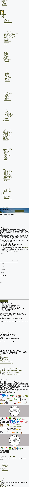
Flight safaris (5, 119)
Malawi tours (6, 53)
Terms (5, 486)
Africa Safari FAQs (4, 471)
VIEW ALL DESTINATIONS (7, 148)
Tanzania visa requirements (8, 166)
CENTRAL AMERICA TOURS (9, 114)
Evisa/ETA (5, 156)
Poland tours (7, 74)
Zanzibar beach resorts (7, 172)
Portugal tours (7, 71)
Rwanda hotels (6, 190)
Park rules (5, 159)
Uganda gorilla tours (7, 179)
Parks (5, 153)
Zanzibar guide (6, 173)
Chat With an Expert (6, 391)
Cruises (3, 6)
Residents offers (4, 1)
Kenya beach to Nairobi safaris (8, 35)
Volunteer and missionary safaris (8, 146)
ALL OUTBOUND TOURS (7, 59)
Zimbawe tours (6, 51)
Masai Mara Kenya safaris (8, 22)
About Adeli (3, 477)
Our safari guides (6, 198)
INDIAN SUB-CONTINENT (8, 93)
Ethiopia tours (6, 52)
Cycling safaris (5, 136)
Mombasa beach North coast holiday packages (11, 33)
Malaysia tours (7, 79)
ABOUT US (3, 194)
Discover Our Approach (3, 354)
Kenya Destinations (5, 463)
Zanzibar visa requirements (8, 176)
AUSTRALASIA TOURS (7, 107)
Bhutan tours (7, 98)
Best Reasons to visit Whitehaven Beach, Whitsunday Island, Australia (11, 370)
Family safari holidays (6, 120)
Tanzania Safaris (4, 466)
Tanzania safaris (6, 42)
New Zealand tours (8, 109)
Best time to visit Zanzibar (8, 177)
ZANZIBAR (4, 169)
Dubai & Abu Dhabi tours (8, 87)
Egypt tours (5, 48)
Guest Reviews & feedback (8, 199)
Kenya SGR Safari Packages (8, 30)
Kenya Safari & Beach (5, 465)
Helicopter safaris (5, 128)
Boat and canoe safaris (6, 133)
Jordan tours (7, 89)
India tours (6, 94)
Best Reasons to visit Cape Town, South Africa (7, 377)
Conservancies (6, 154)
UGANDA (4, 178)
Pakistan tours (7, 99)
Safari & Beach (4, 4)
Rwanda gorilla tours (7, 185)
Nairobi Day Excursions (7, 21)
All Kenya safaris (6, 20)
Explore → (1, 360)
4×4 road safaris (5, 118)
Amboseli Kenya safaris (7, 23)
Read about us (5, 195)
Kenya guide (6, 152)
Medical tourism (5, 140)
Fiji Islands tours (7, 111)
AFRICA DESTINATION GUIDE (7, 149)
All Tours (3, 464)
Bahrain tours (7, 90)
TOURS (3, 17)
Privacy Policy (2, 486)
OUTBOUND (5, 58)
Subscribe (12, 456)
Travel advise (6, 157)
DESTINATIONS (4, 147)
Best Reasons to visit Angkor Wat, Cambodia (7, 366)
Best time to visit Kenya (7, 155)
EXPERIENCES (4, 117)
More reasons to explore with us (5, 332)
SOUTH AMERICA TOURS (8, 115)
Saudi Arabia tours (7, 92)
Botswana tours (6, 49)
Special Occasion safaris (6, 131)
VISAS (3, 192)
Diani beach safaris (7, 32)
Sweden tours (7, 72)
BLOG (3, 193)
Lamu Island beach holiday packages (9, 36)
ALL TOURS (4, 18)
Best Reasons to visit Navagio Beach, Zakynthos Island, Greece (10, 374)
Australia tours (7, 108)
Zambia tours (6, 54)
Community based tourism (7, 135)
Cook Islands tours (7, 110)
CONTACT (3, 205)
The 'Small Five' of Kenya (4, 359)
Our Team (3, 478)
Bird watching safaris (6, 127)
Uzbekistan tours (7, 101)
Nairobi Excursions (5, 0)
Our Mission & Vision (7, 196)
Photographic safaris (6, 121)
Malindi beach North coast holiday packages (10, 34)
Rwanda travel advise (7, 189)
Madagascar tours (6, 57)
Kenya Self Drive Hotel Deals (8, 31)
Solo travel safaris (5, 130)
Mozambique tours (7, 56)
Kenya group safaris (7, 29)
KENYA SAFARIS (5, 19)
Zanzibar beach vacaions (7, 170)
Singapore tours (7, 80)
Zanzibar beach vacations (8, 43)
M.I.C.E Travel (5, 141)
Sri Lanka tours (7, 95)
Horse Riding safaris (6, 138)
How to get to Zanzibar (7, 175)
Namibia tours (6, 50)
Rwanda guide (6, 186)
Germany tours (7, 70)
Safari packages (6, 151)
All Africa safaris (6, 39)
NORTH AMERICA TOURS (8, 113)
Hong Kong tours (7, 81)
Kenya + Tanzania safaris (7, 41)
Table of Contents (3, 227)
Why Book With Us (5, 475)
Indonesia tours (7, 82)
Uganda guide (6, 180)
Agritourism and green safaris (7, 132)
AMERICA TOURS (6, 112)
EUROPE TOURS (6, 60)
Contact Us (3, 469)
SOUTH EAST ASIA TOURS (8, 77)
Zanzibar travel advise (7, 174)
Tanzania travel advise (7, 168)
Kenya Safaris (4, 462)
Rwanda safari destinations (8, 188)
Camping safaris (5, 134)
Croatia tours (7, 69)
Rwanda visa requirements (8, 187)
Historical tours (5, 137)
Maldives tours (7, 96)
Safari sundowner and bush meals (8, 126)
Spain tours (6, 62)
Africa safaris (4, 3)
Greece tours (7, 61)
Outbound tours (4, 5)
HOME (3, 15)
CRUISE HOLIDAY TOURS (7, 116)
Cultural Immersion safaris (7, 129)
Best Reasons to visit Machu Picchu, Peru (6, 363)
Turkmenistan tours (8, 102)
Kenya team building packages (8, 37)
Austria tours (7, 73)
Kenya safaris (4, 2)
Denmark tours (7, 68)
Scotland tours (7, 76)
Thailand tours (7, 78)
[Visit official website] (4, 397)
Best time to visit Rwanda (7, 191)
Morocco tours (6, 55)
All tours (3, 7)
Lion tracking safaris (6, 139)
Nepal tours (6, 97)
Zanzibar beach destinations (8, 171)
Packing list (5, 160)
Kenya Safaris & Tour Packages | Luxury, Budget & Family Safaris (12, 223)
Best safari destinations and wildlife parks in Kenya (9, 224)
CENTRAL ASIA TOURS (7, 100)
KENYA (3, 16)
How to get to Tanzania (7, 167)
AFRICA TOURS (5, 38)
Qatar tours (6, 91)
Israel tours (6, 88)
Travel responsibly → (3, 484)
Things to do (6, 158)
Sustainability (4, 476)
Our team (5, 197)
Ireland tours (7, 75)
